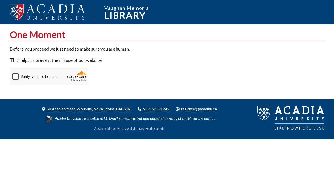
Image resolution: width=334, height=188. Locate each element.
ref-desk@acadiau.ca (199, 109)
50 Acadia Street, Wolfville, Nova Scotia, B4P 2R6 (89, 109)
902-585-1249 (156, 109)
